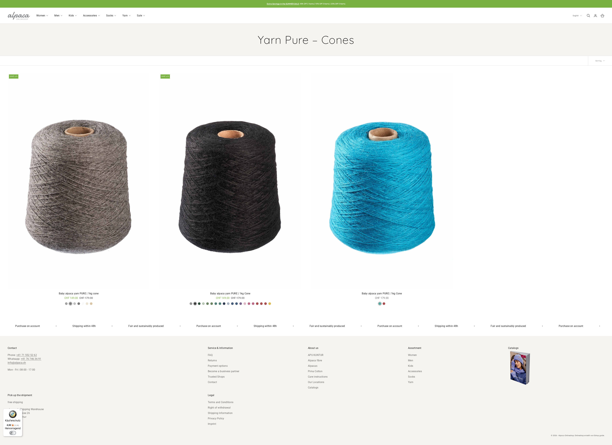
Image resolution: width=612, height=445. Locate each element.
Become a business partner (223, 371)
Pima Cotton (315, 371)
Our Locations (316, 382)
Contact (212, 382)
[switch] (13, 433)
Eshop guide (599, 435)
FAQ (210, 355)
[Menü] (20, 410)
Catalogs (313, 387)
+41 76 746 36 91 (31, 358)
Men (410, 360)
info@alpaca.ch (17, 362)
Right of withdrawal (219, 407)
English (576, 16)
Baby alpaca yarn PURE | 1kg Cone (230, 293)
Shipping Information (220, 413)
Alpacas (312, 365)
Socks (411, 376)
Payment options (218, 365)
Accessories (415, 371)
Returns (212, 360)
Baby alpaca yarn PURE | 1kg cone (79, 293)
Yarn (410, 382)
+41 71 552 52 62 (26, 355)
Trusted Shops (216, 376)
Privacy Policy (216, 418)
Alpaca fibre (315, 360)
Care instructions (318, 376)
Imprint (212, 423)
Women (412, 355)
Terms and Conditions (220, 402)
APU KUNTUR (316, 355)
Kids (410, 365)
